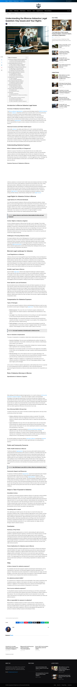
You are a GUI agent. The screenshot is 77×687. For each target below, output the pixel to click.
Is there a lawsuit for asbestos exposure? (18, 97)
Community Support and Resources (16, 87)
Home (7, 1)
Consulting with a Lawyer (15, 91)
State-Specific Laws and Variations (17, 75)
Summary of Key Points (14, 93)
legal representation (17, 244)
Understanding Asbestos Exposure (15, 63)
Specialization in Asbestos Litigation (16, 82)
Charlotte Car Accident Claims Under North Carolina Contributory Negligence (12, 647)
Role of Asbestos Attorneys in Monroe (16, 80)
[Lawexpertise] (38, 5)
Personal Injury (48, 10)
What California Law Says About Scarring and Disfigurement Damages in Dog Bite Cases (64, 77)
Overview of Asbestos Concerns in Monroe (17, 60)
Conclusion (11, 92)
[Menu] (7, 11)
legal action (30, 306)
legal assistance (31, 476)
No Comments (21, 23)
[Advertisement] (27, 173)
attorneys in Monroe (30, 438)
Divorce (29, 10)
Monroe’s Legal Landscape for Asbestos (16, 72)
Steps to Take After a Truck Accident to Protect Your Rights (65, 46)
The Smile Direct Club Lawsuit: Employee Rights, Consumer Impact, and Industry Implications (61, 34)
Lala (9, 23)
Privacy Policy (16, 1)
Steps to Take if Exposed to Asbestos (16, 88)
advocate (44, 438)
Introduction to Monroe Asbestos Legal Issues (18, 59)
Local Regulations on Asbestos (15, 73)
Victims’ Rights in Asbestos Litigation (17, 69)
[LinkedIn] (2, 65)
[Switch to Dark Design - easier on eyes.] (68, 10)
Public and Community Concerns (15, 84)
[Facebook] (2, 60)
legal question (18, 120)
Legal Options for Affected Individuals (17, 68)
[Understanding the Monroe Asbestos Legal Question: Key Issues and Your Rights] (27, 40)
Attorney (16, 10)
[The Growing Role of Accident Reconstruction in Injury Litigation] (31, 674)
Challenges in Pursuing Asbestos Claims (17, 70)
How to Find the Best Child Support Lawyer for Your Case (42, 667)
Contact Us (22, 1)
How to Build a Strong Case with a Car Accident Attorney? (65, 66)
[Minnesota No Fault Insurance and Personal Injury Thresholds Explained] (27, 641)
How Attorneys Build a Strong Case (17, 83)
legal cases (16, 271)
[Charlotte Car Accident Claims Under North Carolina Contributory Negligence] (12, 641)
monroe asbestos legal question (12, 618)
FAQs (10, 96)
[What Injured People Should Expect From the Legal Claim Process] (55, 85)
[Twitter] (2, 62)
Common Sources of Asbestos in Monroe (18, 65)
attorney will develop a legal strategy (36, 429)
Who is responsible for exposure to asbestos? (19, 101)
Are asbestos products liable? (16, 98)
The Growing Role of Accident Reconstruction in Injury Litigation (42, 674)
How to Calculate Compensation (16, 79)
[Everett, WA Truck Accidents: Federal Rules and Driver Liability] (42, 641)
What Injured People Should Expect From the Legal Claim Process (65, 84)
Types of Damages (13, 78)
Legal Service (40, 10)
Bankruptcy (22, 10)
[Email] (2, 70)
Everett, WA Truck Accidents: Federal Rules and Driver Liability (41, 647)
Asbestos (14, 112)
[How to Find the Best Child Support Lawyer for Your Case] (31, 668)
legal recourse (38, 192)
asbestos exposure (43, 111)
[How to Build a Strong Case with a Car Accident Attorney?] (55, 66)
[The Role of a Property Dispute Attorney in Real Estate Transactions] (55, 53)
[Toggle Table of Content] (26, 58)
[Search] (69, 11)
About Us (10, 1)
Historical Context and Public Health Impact (17, 61)
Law (34, 10)
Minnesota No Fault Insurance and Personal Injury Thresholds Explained (27, 647)
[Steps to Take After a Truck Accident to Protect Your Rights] (55, 46)
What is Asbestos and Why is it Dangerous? (17, 64)
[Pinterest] (2, 68)
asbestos (14, 129)
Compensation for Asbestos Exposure (16, 77)
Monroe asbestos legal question (16, 111)
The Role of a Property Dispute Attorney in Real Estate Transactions (64, 52)
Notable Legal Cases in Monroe (16, 74)
